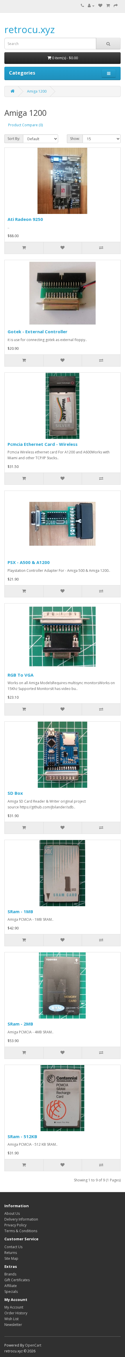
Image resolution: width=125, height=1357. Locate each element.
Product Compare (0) (25, 124)
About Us (12, 1213)
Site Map (11, 1258)
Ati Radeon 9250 (25, 219)
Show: (75, 138)
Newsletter (13, 1324)
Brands (10, 1274)
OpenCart (33, 1345)
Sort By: (14, 138)
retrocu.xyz (29, 29)
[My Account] (91, 5)
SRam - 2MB (20, 1024)
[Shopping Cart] (108, 5)
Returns (10, 1252)
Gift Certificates (17, 1279)
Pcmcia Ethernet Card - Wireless (43, 444)
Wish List (11, 1318)
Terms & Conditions (20, 1230)
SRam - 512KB (22, 1136)
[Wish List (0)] (100, 5)
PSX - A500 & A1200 (29, 562)
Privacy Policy (15, 1225)
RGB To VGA (20, 675)
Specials (11, 1291)
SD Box (15, 793)
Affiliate (10, 1285)
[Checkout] (116, 5)
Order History (15, 1313)
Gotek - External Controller (37, 331)
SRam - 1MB (20, 911)
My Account (13, 1307)
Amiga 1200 (37, 91)
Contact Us (13, 1246)
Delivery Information (21, 1219)
